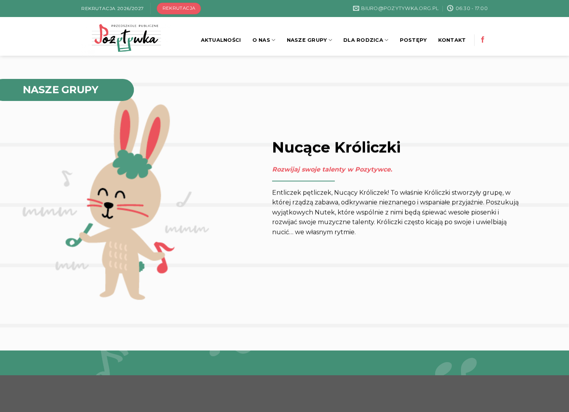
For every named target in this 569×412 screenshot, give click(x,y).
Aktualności (221, 40)
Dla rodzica (363, 40)
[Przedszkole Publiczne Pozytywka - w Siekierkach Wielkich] (131, 36)
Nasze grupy (307, 40)
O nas (261, 40)
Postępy (413, 40)
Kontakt (452, 40)
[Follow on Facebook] (483, 39)
